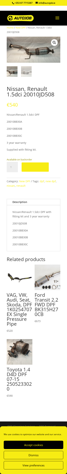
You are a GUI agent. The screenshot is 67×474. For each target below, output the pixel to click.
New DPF (21, 27)
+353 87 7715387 (24, 2)
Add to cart (35, 166)
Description (19, 202)
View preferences (33, 465)
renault (20, 185)
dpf (42, 181)
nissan (11, 185)
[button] (54, 42)
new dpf (51, 181)
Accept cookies (33, 445)
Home (10, 27)
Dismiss (33, 455)
